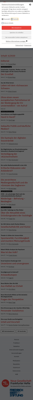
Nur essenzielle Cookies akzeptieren (17, 37)
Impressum (27, 45)
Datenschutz (19, 45)
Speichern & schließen (16, 32)
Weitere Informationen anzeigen (16, 41)
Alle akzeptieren (16, 28)
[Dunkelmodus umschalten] (30, 5)
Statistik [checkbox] (15, 19)
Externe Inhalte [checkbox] (8, 23)
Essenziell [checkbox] (7, 19)
